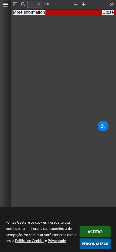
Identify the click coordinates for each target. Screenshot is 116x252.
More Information (29, 12)
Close (108, 12)
